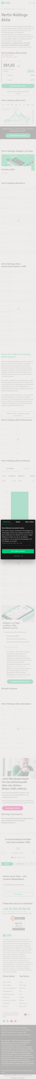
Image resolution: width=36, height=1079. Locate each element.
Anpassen (17, 556)
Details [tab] (18, 522)
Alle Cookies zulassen (18, 551)
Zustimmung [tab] (6, 522)
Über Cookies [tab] (29, 522)
